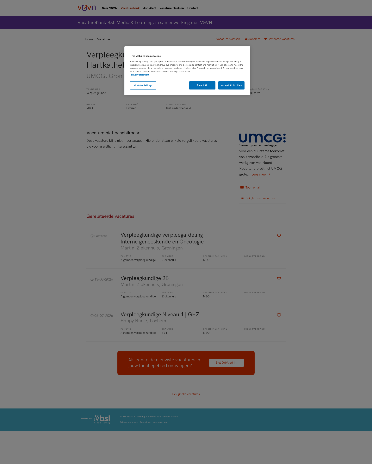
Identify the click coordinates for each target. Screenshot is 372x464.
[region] (187, 70)
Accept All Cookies (231, 85)
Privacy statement (140, 75)
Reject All (202, 85)
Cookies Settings (143, 85)
